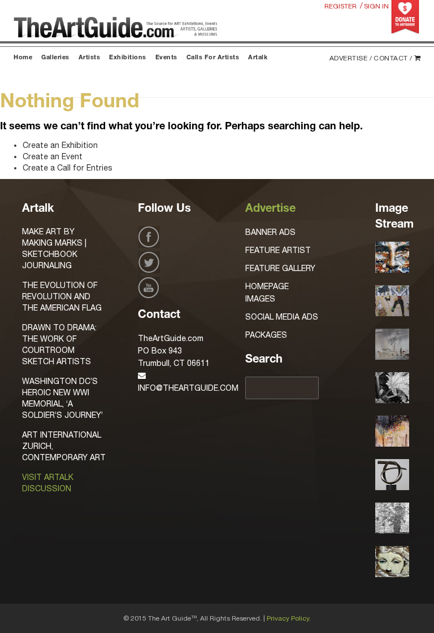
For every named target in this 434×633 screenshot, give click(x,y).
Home (23, 58)
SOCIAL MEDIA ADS (281, 316)
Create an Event (53, 156)
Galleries (55, 58)
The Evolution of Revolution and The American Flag (62, 296)
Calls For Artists (213, 58)
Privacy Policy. (289, 618)
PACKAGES (266, 334)
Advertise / (350, 58)
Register (340, 6)
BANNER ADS (270, 232)
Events (166, 58)
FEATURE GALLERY (280, 268)
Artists (90, 58)
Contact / (393, 58)
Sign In (376, 6)
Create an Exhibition (60, 145)
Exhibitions (127, 58)
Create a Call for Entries (67, 167)
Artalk (257, 58)
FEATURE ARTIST (278, 250)
